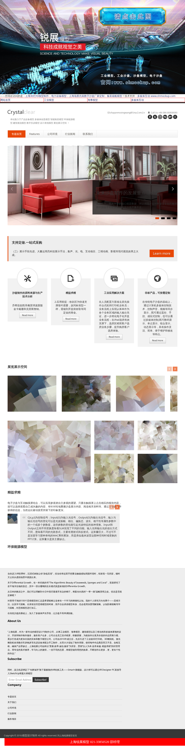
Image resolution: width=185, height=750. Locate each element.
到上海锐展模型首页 (67, 735)
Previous (12, 188)
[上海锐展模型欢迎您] (92, 46)
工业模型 (49, 100)
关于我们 (12, 702)
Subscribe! (41, 679)
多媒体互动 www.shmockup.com (156, 96)
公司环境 (12, 707)
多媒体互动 (137, 100)
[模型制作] (21, 112)
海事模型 (93, 100)
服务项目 (27, 278)
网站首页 (5, 100)
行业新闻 (12, 713)
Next (172, 188)
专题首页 (12, 696)
